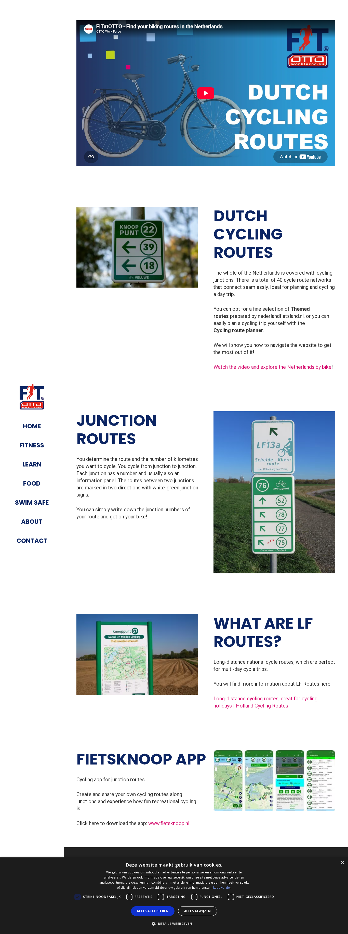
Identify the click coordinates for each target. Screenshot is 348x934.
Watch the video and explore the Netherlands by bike (272, 367)
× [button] (342, 863)
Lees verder (222, 887)
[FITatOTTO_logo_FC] (32, 396)
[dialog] (174, 895)
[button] (174, 924)
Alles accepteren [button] (152, 911)
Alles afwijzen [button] (197, 911)
